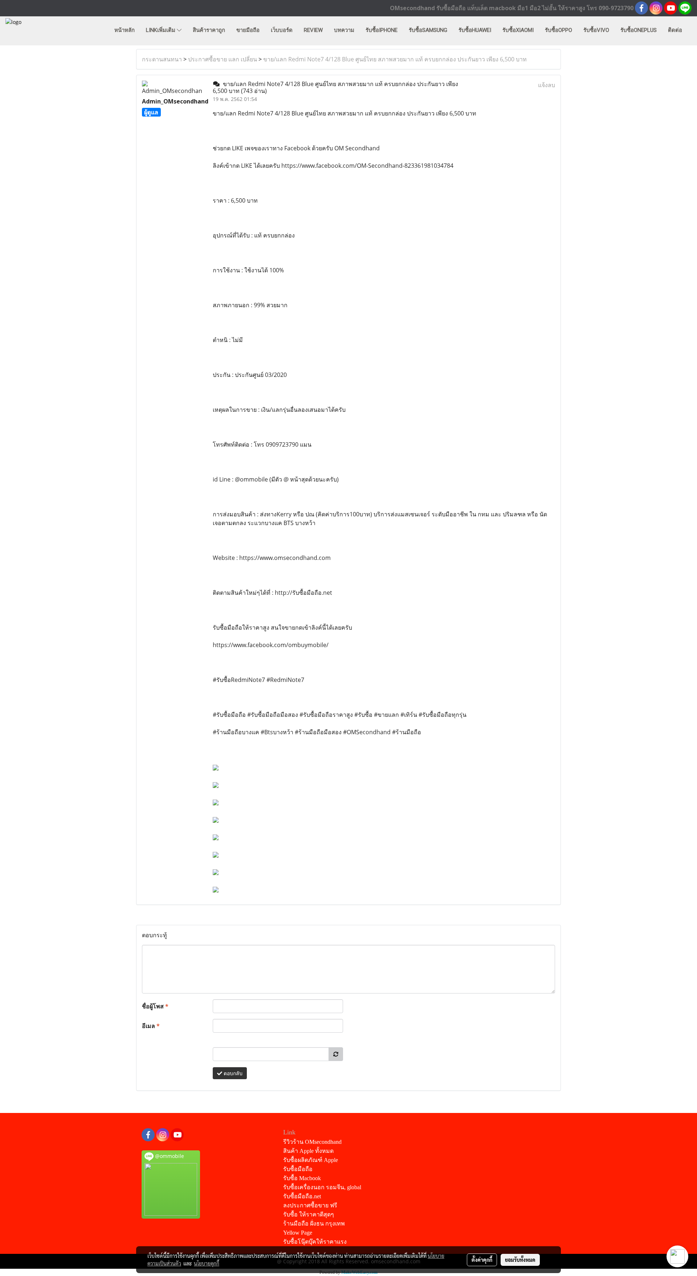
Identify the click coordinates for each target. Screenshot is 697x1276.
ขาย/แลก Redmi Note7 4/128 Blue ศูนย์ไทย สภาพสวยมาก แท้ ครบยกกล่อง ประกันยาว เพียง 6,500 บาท (395, 59)
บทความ (344, 30)
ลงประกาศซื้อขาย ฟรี (310, 1205)
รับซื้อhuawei (474, 30)
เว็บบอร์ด (282, 30)
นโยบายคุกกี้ (206, 1263)
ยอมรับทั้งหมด (520, 1259)
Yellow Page (297, 1233)
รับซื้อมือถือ (298, 1169)
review (313, 30)
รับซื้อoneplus (638, 30)
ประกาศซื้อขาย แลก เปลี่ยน (222, 59)
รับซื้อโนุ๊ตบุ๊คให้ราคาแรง (315, 1242)
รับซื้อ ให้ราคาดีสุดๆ (308, 1214)
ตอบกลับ (232, 1073)
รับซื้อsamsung (428, 30)
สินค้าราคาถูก (209, 30)
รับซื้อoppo (558, 30)
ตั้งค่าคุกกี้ (482, 1259)
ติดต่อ (675, 30)
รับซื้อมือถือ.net (302, 1196)
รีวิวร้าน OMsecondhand (312, 1142)
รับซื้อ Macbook (302, 1178)
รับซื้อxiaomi (518, 30)
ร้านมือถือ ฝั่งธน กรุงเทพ (314, 1223)
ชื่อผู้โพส (155, 1006)
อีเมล (151, 1026)
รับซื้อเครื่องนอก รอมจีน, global (322, 1187)
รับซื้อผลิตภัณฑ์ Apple (310, 1160)
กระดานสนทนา (162, 59)
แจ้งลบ (546, 85)
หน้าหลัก (124, 30)
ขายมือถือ (248, 30)
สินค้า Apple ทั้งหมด (308, 1151)
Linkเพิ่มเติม (161, 30)
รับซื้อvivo (596, 30)
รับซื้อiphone (382, 30)
